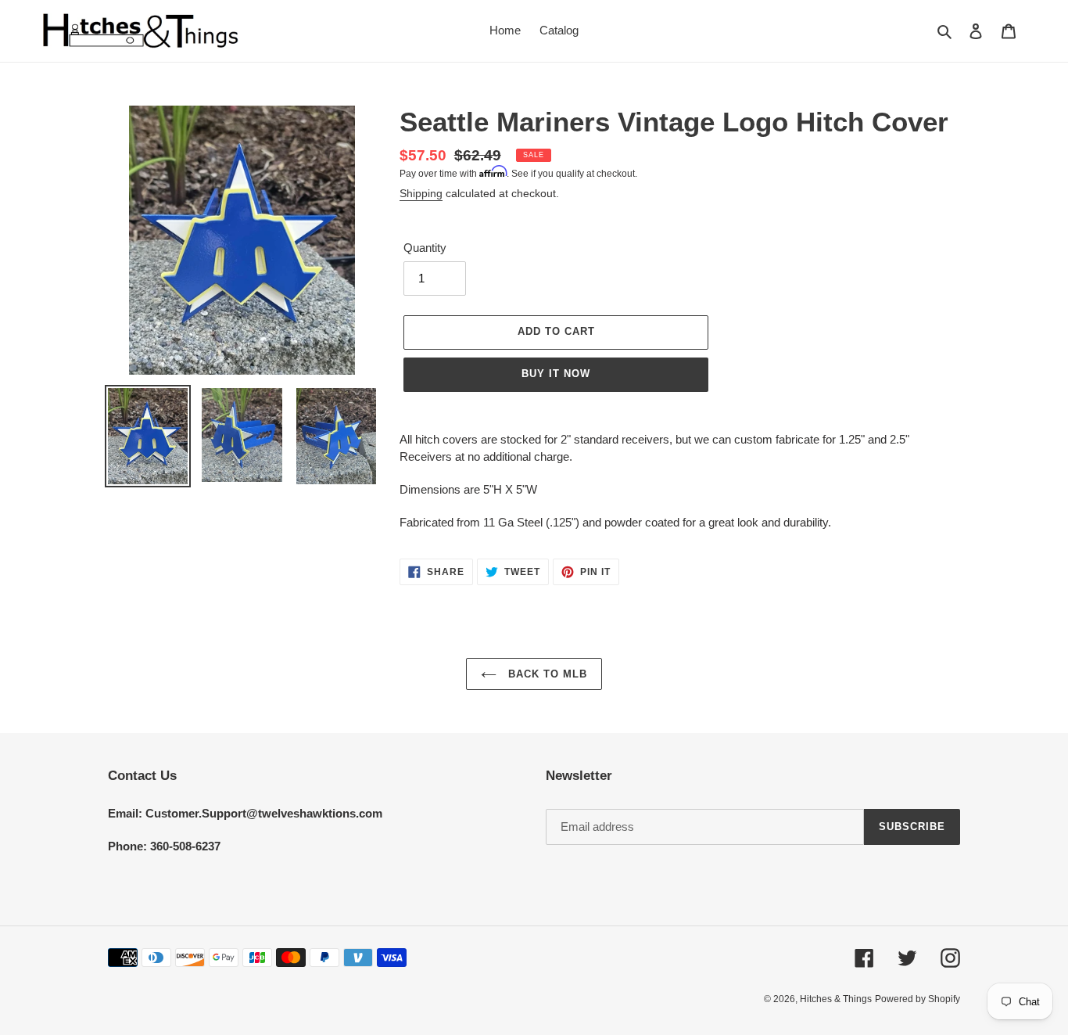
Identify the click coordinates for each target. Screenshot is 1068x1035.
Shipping (421, 193)
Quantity (424, 247)
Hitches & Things (836, 999)
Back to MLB (545, 674)
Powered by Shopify (917, 999)
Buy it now (555, 373)
